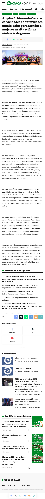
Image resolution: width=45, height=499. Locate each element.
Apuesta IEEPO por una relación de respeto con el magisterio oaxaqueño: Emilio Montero (15, 424)
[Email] (20, 39)
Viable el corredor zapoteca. (27, 358)
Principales (31, 14)
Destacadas (7, 14)
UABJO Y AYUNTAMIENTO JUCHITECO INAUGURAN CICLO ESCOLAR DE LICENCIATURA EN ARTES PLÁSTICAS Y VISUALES (22, 306)
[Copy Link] (24, 39)
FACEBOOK (6, 485)
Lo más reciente (22, 394)
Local (15, 14)
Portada (22, 14)
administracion (7, 45)
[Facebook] (12, 330)
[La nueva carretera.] (7, 371)
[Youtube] (12, 339)
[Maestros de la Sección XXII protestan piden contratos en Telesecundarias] (7, 402)
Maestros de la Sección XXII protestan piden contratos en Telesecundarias (27, 401)
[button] (4, 3)
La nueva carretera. (23, 368)
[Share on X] (10, 39)
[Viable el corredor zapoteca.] (7, 361)
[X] (33, 330)
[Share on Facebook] (7, 39)
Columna (19, 361)
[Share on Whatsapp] (14, 39)
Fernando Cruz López (30, 361)
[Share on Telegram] (17, 39)
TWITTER (17, 485)
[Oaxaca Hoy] (17, 3)
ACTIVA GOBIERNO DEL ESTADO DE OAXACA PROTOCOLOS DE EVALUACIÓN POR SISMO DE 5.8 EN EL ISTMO (22, 279)
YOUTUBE (26, 485)
